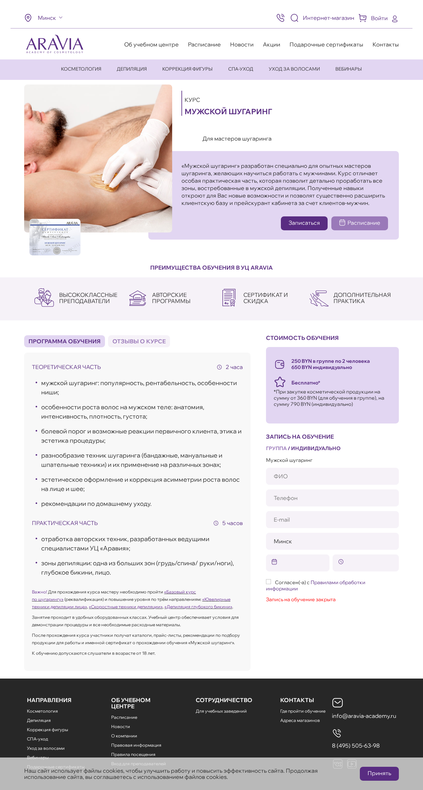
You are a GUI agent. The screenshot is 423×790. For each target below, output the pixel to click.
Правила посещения (133, 754)
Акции (271, 44)
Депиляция (132, 69)
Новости (242, 44)
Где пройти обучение (302, 711)
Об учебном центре (151, 44)
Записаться (304, 222)
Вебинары (348, 69)
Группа (276, 448)
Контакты (386, 44)
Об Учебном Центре (130, 703)
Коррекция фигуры (187, 69)
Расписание (204, 44)
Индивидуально (316, 448)
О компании (124, 736)
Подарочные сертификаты (326, 44)
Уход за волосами (294, 69)
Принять (379, 773)
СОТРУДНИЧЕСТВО (224, 700)
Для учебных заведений (221, 711)
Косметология (81, 69)
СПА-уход (240, 69)
